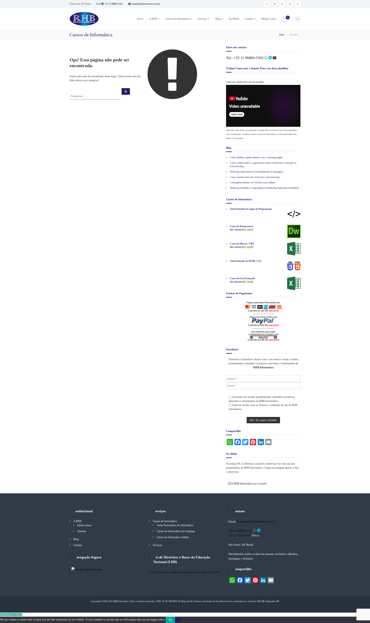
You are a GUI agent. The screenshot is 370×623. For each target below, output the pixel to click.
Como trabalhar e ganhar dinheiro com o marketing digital (256, 157)
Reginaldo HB (273, 601)
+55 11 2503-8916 (239, 535)
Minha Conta (269, 18)
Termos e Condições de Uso (206, 601)
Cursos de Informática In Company (176, 531)
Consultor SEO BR (256, 601)
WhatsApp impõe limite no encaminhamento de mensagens (256, 171)
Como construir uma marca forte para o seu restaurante (255, 177)
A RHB (153, 18)
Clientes (81, 531)
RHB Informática (121, 601)
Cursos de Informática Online (173, 537)
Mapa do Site (187, 601)
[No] (178, 620)
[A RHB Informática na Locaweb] (247, 483)
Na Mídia (234, 18)
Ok (170, 619)
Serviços (202, 18)
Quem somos (84, 525)
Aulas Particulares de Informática (175, 525)
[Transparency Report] (87, 569)
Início (140, 18)
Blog (217, 18)
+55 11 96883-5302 (113, 4)
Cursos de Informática (177, 18)
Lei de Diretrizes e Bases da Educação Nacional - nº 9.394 (184, 572)
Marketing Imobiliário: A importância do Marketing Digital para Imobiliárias (264, 188)
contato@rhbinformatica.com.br (145, 4)
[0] (284, 19)
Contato (249, 18)
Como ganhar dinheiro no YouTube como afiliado (252, 182)
